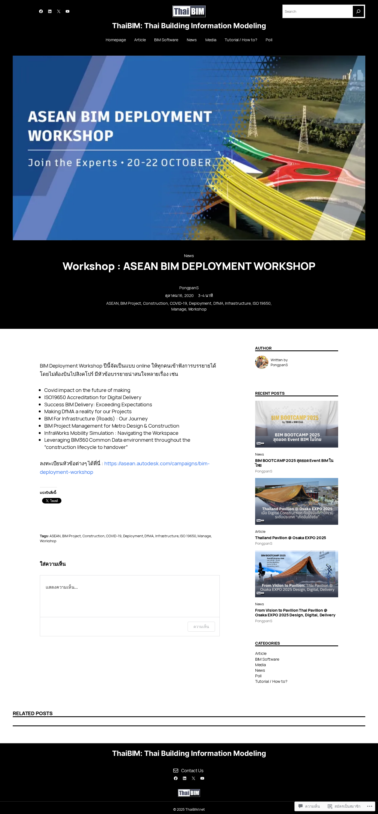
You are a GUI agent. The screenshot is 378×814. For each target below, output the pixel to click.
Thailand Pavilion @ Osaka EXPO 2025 (290, 537)
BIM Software (267, 659)
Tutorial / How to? (271, 681)
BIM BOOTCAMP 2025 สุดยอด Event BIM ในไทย (294, 463)
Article (260, 531)
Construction (155, 303)
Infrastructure (238, 303)
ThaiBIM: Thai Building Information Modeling (189, 25)
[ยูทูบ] (67, 11)
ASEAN (112, 303)
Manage (178, 309)
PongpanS (189, 287)
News (189, 255)
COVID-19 (178, 303)
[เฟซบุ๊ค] (41, 11)
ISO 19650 (262, 303)
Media (260, 664)
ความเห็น (201, 626)
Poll (258, 675)
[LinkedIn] (50, 11)
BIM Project (130, 303)
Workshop (197, 309)
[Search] (358, 11)
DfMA (218, 303)
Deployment (200, 303)
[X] (58, 11)
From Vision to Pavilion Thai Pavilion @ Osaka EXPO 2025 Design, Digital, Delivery (295, 612)
